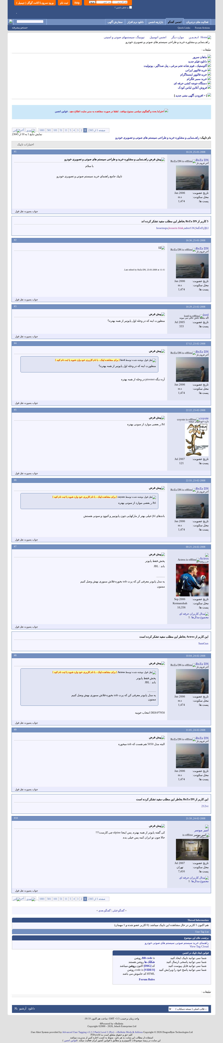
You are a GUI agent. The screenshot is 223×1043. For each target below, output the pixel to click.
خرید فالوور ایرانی (196, 70)
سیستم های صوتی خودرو (159, 943)
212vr (204, 806)
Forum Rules (147, 979)
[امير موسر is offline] (192, 849)
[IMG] (147, 965)
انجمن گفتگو (174, 22)
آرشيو (22, 1008)
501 (49, 130)
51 (61, 130)
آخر (22, 129)
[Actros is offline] (192, 580)
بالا (16, 1008)
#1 (15, 151)
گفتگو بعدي (104, 910)
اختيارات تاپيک (25, 144)
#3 (15, 306)
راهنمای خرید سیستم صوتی (192, 943)
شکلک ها (149, 962)
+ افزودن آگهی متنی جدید (190, 95)
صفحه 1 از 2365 (96, 130)
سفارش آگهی (115, 22)
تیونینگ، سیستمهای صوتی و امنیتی (124, 37)
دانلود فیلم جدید (197, 61)
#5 (15, 409)
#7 (15, 546)
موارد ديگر (177, 37)
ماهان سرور (200, 57)
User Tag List (202, 931)
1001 (42, 130)
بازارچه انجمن (155, 22)
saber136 (189, 228)
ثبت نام (64, 2)
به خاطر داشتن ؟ (122, 8)
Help (77, 2)
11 (66, 130)
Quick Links (184, 27)
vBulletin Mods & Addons (129, 1032)
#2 (15, 240)
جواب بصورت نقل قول (26, 211)
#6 (15, 480)
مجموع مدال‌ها (200, 617)
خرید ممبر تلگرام (197, 79)
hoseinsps (162, 228)
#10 (16, 818)
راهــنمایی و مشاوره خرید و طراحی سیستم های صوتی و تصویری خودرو (157, 137)
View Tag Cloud (199, 946)
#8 (15, 655)
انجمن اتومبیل (158, 37)
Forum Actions (202, 27)
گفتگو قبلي (118, 910)
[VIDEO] (149, 969)
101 (55, 130)
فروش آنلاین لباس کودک (192, 87)
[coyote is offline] (197, 439)
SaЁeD (199, 228)
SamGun (203, 643)
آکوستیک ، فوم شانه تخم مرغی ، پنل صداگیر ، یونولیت (175, 65)
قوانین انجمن (61, 111)
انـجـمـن (194, 37)
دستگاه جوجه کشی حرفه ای (190, 83)
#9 (15, 729)
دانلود (31, 1008)
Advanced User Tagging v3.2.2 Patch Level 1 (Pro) (88, 1032)
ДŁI (206, 228)
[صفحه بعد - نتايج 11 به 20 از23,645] (30, 130)
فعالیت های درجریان (197, 22)
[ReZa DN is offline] (192, 177)
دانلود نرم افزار (135, 22)
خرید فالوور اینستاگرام (193, 74)
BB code (147, 958)
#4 (15, 343)
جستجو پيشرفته (20, 27)
